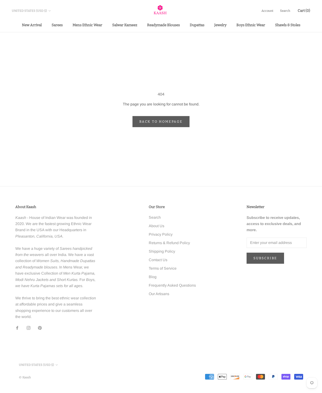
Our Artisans (159, 294)
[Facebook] (17, 328)
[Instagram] (28, 328)
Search (285, 11)
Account (267, 11)
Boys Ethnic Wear (250, 25)
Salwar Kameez (124, 25)
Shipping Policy (162, 251)
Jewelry (220, 25)
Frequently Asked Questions (172, 285)
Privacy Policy (161, 234)
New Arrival (32, 25)
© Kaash (25, 377)
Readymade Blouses (163, 25)
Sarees (57, 25)
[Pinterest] (40, 328)
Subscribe (265, 258)
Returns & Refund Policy (169, 243)
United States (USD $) (29, 11)
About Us (156, 226)
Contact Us (158, 260)
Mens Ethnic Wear (87, 25)
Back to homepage (161, 122)
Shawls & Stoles (287, 25)
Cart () (304, 10)
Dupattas (197, 25)
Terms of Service (163, 268)
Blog (153, 277)
